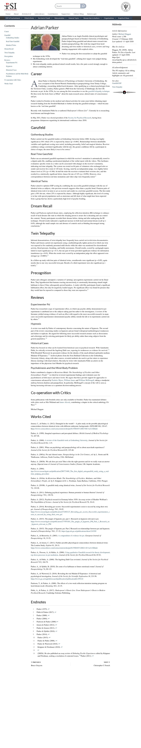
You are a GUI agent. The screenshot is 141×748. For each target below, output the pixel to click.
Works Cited (8, 83)
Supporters (66, 14)
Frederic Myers (57, 380)
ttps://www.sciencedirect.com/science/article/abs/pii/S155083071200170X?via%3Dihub (65, 428)
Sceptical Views (123, 18)
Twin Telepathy (9, 52)
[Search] (83, 6)
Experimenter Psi (11, 62)
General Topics (74, 18)
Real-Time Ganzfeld (12, 41)
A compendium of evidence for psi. (71, 535)
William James (69, 380)
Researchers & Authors (92, 18)
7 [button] (36, 265)
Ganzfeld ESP (116, 83)
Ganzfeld (7, 35)
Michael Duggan (124, 34)
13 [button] (48, 374)
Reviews (7, 60)
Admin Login (92, 14)
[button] (21, 18)
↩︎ (49, 609)
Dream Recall (8, 49)
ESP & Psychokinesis (13, 18)
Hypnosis (9, 66)
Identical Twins (11, 45)
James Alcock (65, 402)
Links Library (39, 14)
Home (8, 14)
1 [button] (60, 93)
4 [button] (95, 176)
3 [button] (70, 149)
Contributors (53, 14)
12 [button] (49, 355)
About (16, 14)
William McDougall (86, 380)
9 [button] (38, 319)
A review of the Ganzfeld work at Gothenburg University (66, 440)
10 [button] (46, 338)
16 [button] (80, 655)
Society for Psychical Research (79, 117)
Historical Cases (11, 70)
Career (6, 31)
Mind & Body (29, 18)
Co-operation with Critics (12, 80)
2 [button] (87, 110)
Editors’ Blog (79, 14)
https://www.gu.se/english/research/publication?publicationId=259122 (57, 579)
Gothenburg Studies (12, 38)
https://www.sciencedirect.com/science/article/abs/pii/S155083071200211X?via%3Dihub (64, 548)
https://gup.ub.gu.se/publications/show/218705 (79, 531)
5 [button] (40, 225)
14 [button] (35, 404)
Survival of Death (44, 18)
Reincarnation (59, 18)
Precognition (8, 56)
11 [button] (108, 350)
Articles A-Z (26, 14)
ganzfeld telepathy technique (99, 91)
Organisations (109, 18)
